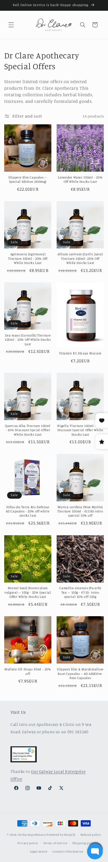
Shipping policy (84, 843)
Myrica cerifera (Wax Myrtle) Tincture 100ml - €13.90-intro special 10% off (80, 511)
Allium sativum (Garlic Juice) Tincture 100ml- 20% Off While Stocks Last (80, 258)
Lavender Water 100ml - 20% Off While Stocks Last (80, 179)
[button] (11, 25)
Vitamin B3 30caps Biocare (80, 353)
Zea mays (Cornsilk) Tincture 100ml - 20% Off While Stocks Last (28, 339)
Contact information (67, 851)
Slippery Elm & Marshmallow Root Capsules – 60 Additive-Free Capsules (80, 673)
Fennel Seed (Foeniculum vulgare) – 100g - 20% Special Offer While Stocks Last (27, 592)
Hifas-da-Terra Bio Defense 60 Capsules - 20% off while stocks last (27, 511)
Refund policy (90, 835)
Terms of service (55, 843)
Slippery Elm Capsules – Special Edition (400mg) (27, 179)
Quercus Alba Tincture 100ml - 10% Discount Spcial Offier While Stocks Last (27, 430)
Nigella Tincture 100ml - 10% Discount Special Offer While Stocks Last (80, 430)
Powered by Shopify (61, 835)
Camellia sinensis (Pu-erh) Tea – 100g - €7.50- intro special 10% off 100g (80, 592)
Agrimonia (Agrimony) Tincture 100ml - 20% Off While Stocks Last (27, 258)
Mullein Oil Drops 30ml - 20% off (27, 671)
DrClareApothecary (32, 835)
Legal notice (38, 851)
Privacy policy (27, 843)
